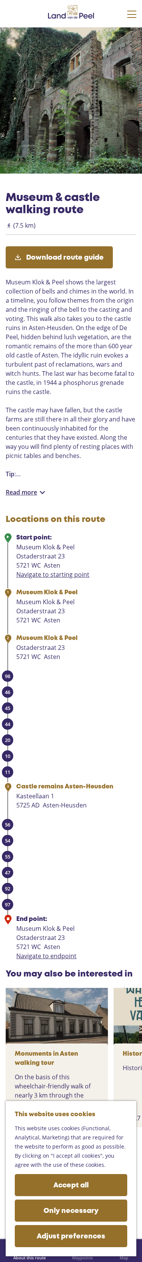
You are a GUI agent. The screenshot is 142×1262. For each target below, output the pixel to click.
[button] (12, 42)
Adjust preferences (71, 1236)
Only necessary (71, 1211)
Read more (21, 492)
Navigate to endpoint (46, 956)
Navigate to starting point (52, 574)
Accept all (71, 1185)
